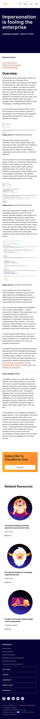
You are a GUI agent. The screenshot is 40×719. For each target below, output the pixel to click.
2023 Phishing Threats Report (13, 363)
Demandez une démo (9, 661)
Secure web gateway (10, 67)
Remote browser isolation (11, 65)
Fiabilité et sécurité (9, 712)
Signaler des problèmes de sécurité (14, 710)
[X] (8, 698)
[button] (31, 4)
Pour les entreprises (8, 655)
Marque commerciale (10, 714)
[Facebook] (3, 698)
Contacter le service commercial (12, 664)
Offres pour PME (7, 651)
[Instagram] (22, 698)
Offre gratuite (6, 648)
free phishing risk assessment (19, 366)
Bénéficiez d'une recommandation (13, 658)
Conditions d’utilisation (10, 707)
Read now (8, 535)
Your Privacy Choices (27, 712)
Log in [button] (25, 4)
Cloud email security (9, 63)
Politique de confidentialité (27, 705)
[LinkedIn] (13, 698)
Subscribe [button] (20, 467)
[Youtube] (17, 698)
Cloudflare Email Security (11, 365)
